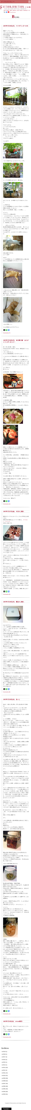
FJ (13, 12)
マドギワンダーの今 (22, 26)
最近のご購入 (20, 602)
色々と (18, 699)
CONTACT (25, 10)
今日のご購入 (20, 511)
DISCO (14, 10)
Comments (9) (6, 594)
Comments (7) (6, 333)
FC (29, 10)
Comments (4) (6, 504)
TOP (4, 10)
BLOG (21, 10)
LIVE (18, 10)
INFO (11, 10)
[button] (29, 1)
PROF (7, 10)
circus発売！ (19, 1021)
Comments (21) (7, 1037)
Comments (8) (6, 692)
